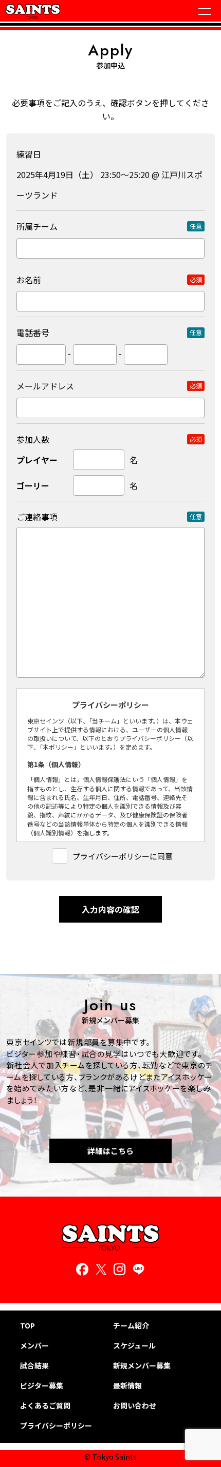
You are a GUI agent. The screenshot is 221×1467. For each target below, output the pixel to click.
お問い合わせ (134, 1406)
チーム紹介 (131, 1326)
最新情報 (127, 1386)
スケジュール (134, 1346)
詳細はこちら (110, 1150)
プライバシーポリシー (56, 1426)
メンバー (34, 1346)
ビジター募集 (41, 1386)
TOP (27, 1326)
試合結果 (34, 1366)
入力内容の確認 (110, 909)
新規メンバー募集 (142, 1366)
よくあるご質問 (45, 1406)
